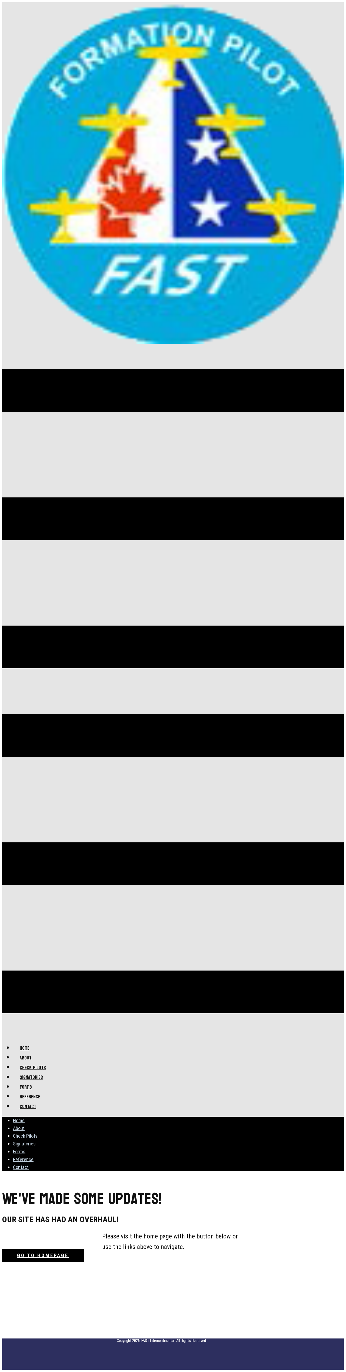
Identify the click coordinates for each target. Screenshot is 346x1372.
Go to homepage (43, 1255)
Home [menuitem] (24, 1048)
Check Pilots (25, 1136)
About (19, 1128)
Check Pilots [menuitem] (33, 1067)
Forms (19, 1151)
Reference (23, 1159)
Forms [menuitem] (26, 1087)
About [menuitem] (26, 1058)
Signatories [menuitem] (31, 1077)
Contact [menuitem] (28, 1106)
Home (19, 1120)
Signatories (24, 1144)
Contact (21, 1167)
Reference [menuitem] (30, 1096)
